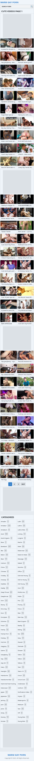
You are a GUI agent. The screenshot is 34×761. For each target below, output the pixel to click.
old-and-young (24, 575)
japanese (5, 696)
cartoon (5, 563)
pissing (21, 605)
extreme (5, 621)
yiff (20, 713)
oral (21, 588)
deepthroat (6, 596)
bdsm (4, 555)
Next (23, 484)
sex (21, 634)
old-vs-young (23, 580)
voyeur (21, 696)
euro (3, 613)
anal (4, 534)
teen (21, 667)
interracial (6, 688)
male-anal (22, 551)
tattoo (21, 659)
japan (4, 692)
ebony (4, 605)
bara (3, 542)
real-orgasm (23, 621)
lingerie (22, 538)
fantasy (4, 638)
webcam (22, 704)
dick (4, 600)
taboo (21, 655)
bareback (6, 546)
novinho (22, 567)
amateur (5, 526)
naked (21, 563)
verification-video (25, 692)
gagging (5, 646)
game (4, 650)
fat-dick (5, 642)
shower (21, 650)
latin (21, 521)
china (4, 567)
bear (4, 559)
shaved (21, 642)
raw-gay (22, 617)
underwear (22, 684)
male (21, 546)
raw (21, 613)
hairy (4, 667)
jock (4, 704)
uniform (22, 688)
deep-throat (6, 592)
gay (4, 659)
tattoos (21, 663)
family (4, 630)
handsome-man (7, 680)
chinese (4, 571)
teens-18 (22, 671)
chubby (4, 575)
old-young (23, 584)
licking (22, 534)
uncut (21, 675)
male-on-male (24, 555)
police (21, 609)
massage (22, 559)
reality (21, 625)
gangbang (5, 655)
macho (21, 542)
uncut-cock (23, 680)
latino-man (23, 530)
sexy (21, 638)
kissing (5, 717)
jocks (4, 709)
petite (21, 596)
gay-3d (4, 663)
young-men (23, 721)
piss (20, 600)
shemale (22, 646)
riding (21, 630)
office (21, 571)
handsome (6, 675)
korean (4, 721)
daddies (5, 584)
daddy (4, 588)
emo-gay (5, 609)
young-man (23, 717)
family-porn (6, 634)
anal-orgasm (6, 538)
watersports (23, 700)
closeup (4, 580)
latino (21, 526)
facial (4, 625)
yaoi (21, 709)
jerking (4, 700)
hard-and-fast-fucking (8, 684)
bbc (3, 551)
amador (5, 521)
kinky (4, 713)
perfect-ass (22, 592)
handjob (5, 671)
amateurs (5, 530)
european (5, 617)
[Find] (31, 6)
